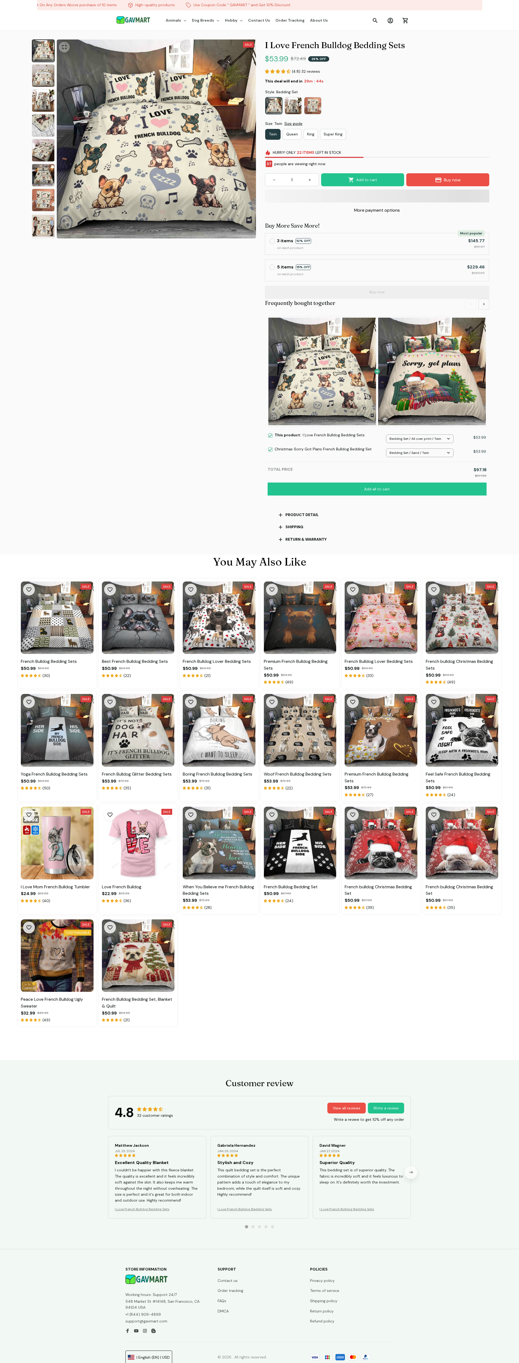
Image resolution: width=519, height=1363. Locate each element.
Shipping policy (323, 1300)
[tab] (246, 1226)
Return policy (322, 1311)
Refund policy (322, 1321)
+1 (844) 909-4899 (143, 1314)
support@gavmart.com (146, 1321)
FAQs (222, 1300)
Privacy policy (322, 1280)
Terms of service (324, 1290)
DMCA (223, 1311)
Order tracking (230, 1290)
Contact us (228, 1280)
